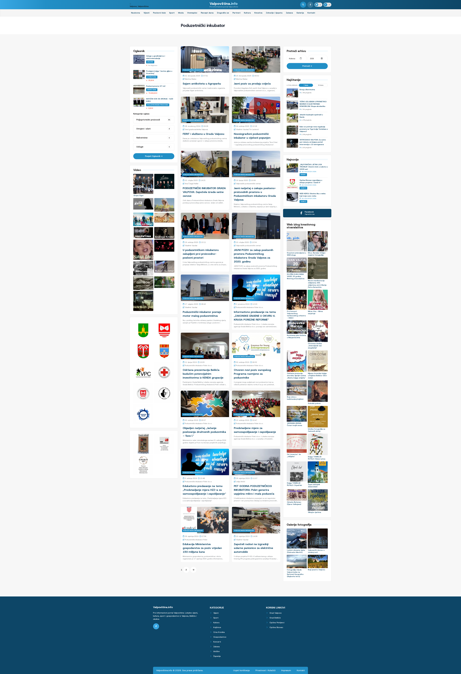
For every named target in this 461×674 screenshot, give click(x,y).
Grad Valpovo (276, 613)
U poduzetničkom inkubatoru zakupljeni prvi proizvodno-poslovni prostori (201, 253)
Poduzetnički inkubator (193, 70)
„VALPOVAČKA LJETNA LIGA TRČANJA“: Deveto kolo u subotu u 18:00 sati (314, 166)
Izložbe (216, 651)
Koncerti (217, 642)
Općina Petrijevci (277, 623)
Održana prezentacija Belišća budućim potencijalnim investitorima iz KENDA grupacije (203, 373)
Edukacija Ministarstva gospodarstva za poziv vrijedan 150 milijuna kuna (202, 548)
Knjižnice (217, 627)
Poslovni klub (159, 13)
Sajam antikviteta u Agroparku (202, 83)
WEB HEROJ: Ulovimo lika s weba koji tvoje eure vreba (312, 194)
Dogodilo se (223, 13)
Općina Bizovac (276, 627)
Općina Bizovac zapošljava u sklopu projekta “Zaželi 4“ (311, 181)
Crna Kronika (219, 632)
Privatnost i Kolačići (265, 670)
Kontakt (311, 13)
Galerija (300, 13)
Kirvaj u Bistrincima (307, 89)
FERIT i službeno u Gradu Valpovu (203, 134)
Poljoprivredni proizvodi (157, 105)
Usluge (150, 62)
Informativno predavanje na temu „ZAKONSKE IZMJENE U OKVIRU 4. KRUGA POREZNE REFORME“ (255, 315)
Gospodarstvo (219, 637)
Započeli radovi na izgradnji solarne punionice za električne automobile (253, 548)
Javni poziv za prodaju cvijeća (252, 83)
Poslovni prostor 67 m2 (155, 86)
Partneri (237, 13)
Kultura (247, 13)
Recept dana (207, 13)
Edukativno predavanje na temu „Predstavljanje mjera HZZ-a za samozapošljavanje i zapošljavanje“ (204, 489)
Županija (217, 656)
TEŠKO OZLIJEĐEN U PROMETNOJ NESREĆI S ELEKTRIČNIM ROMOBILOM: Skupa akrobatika (313, 103)
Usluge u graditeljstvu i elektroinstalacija (155, 57)
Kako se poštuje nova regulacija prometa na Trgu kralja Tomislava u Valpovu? (314, 129)
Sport (172, 13)
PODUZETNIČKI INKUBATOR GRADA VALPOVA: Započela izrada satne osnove (204, 192)
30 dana (320, 85)
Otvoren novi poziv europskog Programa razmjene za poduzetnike (252, 373)
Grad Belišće (275, 618)
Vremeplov (192, 13)
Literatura (151, 77)
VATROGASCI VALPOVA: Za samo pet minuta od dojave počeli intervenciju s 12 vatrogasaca (313, 142)
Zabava (289, 13)
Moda (181, 13)
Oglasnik (139, 51)
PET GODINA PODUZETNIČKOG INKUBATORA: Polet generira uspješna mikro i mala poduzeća (254, 489)
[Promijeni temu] (318, 5)
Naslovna (135, 13)
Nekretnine (151, 90)
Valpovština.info (163, 607)
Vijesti (147, 13)
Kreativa (258, 13)
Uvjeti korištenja (241, 670)
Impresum (286, 670)
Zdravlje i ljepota (274, 13)
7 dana (306, 85)
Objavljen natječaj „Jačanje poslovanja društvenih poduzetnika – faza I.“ (204, 431)
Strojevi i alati (153, 128)
